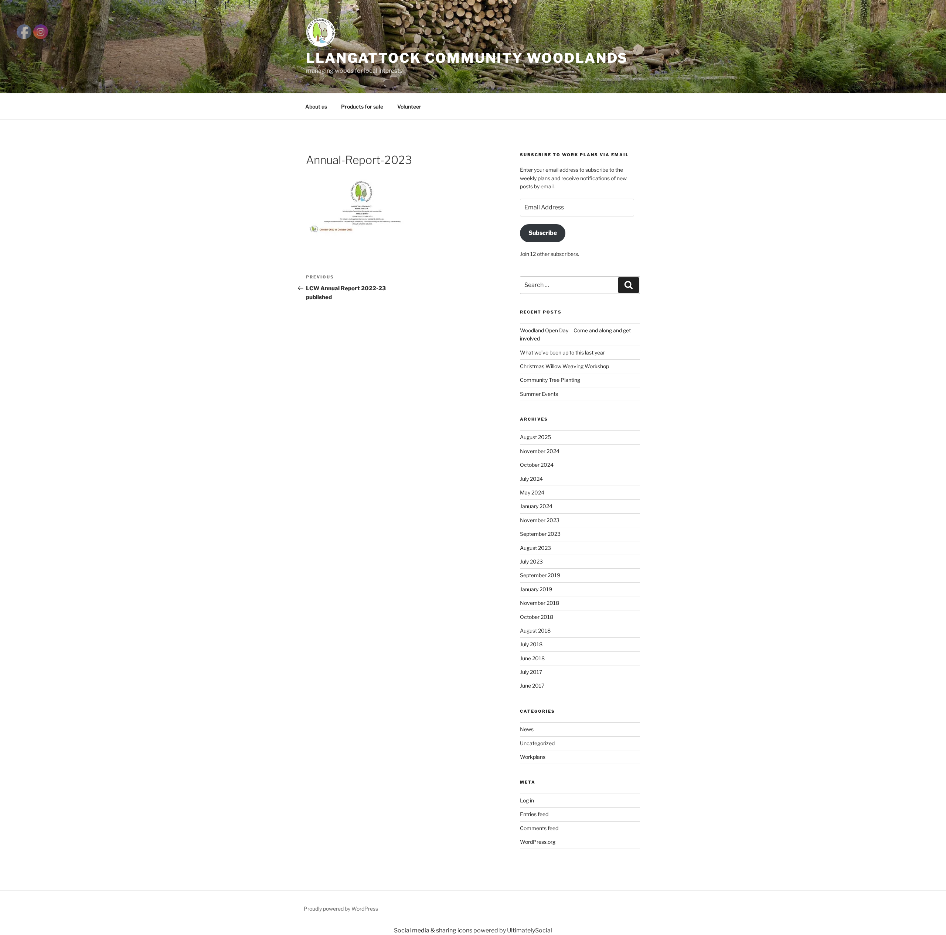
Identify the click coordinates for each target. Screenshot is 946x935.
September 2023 (540, 534)
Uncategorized (537, 743)
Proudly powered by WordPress (341, 908)
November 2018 (539, 603)
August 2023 (535, 548)
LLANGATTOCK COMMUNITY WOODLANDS (467, 58)
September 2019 (540, 575)
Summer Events (539, 394)
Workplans (532, 757)
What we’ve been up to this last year (562, 352)
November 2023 (539, 520)
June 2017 (532, 685)
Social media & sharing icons (433, 930)
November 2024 (539, 451)
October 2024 (537, 465)
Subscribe (542, 232)
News (527, 729)
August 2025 (535, 437)
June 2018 (532, 658)
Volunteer (409, 106)
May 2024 (532, 492)
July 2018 (531, 644)
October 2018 (536, 617)
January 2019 (536, 589)
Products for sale (362, 106)
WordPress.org (537, 842)
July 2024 (531, 479)
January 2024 (536, 506)
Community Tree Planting (550, 380)
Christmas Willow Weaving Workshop (564, 366)
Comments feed (539, 828)
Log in (527, 800)
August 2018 (535, 630)
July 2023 (531, 561)
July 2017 (531, 672)
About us (316, 106)
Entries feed (534, 814)
